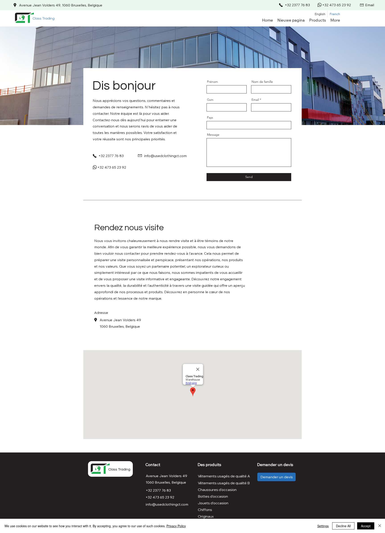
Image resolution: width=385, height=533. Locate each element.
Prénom (212, 81)
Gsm (210, 99)
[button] (317, 20)
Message (213, 134)
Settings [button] (323, 526)
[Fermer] (379, 525)
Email (255, 99)
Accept (366, 526)
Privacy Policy (176, 526)
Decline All (343, 526)
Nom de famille (262, 81)
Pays (210, 117)
